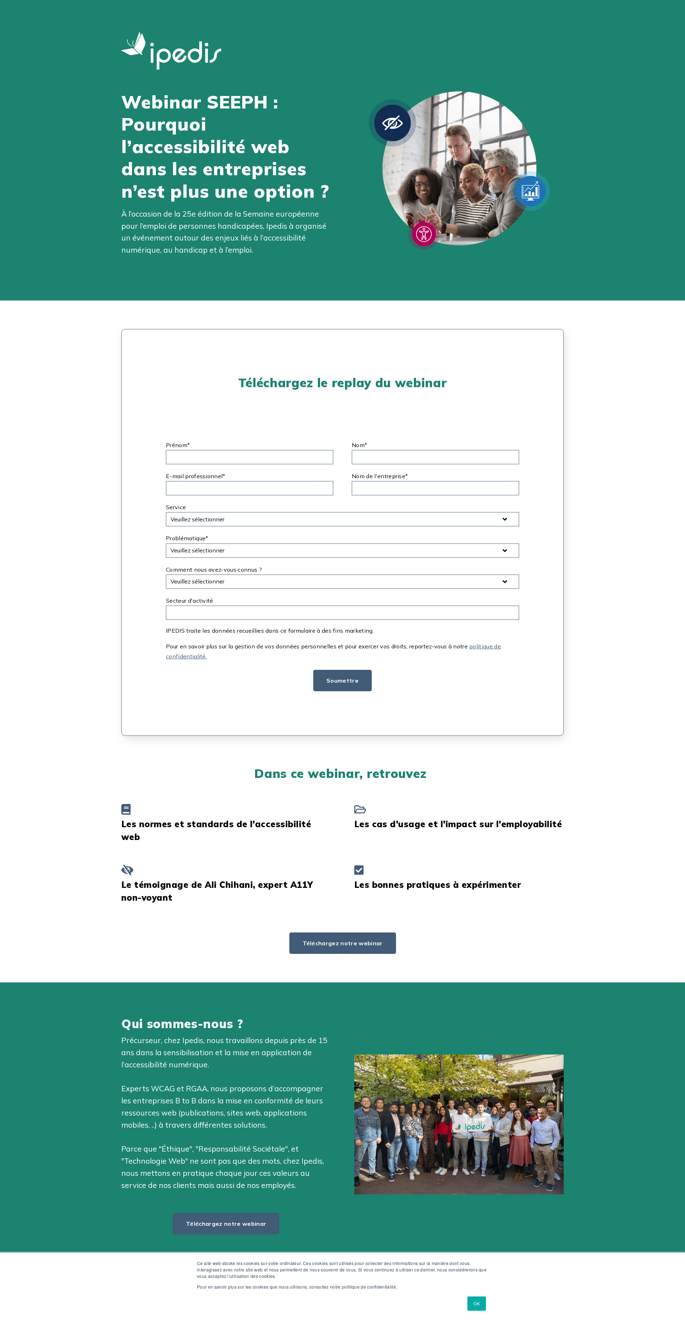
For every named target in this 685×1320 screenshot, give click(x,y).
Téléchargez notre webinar (343, 943)
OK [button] (476, 1303)
